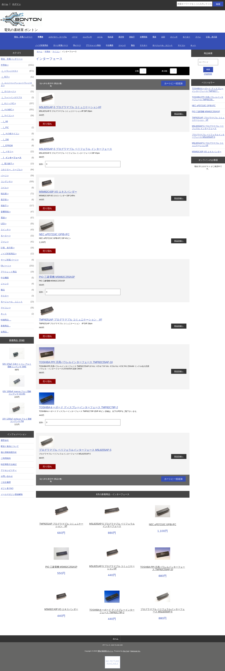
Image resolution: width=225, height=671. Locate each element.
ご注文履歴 (6, 482)
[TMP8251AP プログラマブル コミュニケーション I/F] (46, 316)
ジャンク (122, 45)
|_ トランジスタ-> (17, 71)
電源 (154, 37)
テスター (143, 45)
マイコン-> (17, 308)
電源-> (17, 218)
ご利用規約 (6, 458)
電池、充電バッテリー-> (11, 59)
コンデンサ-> (17, 181)
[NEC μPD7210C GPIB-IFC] (46, 231)
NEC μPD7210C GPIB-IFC (54, 234)
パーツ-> (17, 175)
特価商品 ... (6, 320)
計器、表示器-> (17, 248)
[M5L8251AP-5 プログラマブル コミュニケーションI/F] (46, 104)
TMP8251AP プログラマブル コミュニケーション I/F (70, 319)
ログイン (16, 4)
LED (163, 37)
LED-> (17, 223)
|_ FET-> (17, 77)
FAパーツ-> (17, 266)
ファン (198, 37)
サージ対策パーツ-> (17, 260)
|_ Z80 (17, 139)
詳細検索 (208, 74)
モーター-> (17, 236)
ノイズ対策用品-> (17, 254)
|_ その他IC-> (17, 109)
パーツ (74, 37)
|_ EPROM (17, 145)
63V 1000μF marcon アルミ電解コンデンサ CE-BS (17, 392)
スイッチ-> (17, 229)
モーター (186, 37)
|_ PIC (17, 127)
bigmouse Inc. (136, 651)
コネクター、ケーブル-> (17, 169)
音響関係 (143, 37)
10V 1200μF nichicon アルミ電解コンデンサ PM (17, 420)
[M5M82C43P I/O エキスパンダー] (46, 188)
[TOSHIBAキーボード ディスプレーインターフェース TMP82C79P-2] (46, 404)
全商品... (5, 332)
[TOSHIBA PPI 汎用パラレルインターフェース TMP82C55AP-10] (46, 359)
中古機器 (109, 45)
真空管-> (17, 199)
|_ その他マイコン (17, 133)
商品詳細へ (178, 114)
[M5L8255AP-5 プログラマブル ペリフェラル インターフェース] (46, 146)
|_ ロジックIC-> (17, 103)
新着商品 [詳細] (16, 340)
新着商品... (6, 326)
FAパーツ (77, 45)
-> (17, 65)
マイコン (181, 45)
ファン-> (17, 242)
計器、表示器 (211, 37)
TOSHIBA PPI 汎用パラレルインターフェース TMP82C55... (207, 98)
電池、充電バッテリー (23, 37)
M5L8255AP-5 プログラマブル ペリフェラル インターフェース (75, 149)
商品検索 (208, 53)
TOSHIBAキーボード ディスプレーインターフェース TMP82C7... (207, 89)
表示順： (165, 71)
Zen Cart (126, 651)
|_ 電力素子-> (17, 163)
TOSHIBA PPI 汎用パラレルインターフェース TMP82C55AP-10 (76, 362)
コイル (100, 37)
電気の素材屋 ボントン (105, 651)
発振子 (132, 37)
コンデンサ (87, 37)
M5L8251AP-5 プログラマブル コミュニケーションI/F (70, 107)
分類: (137, 71)
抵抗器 (110, 37)
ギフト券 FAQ (7, 488)
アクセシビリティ (9, 470)
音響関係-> (17, 212)
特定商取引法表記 (9, 464)
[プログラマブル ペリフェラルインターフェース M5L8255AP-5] (46, 447)
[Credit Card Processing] (112, 668)
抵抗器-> (17, 193)
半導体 (47, 52)
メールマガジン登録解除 (12, 494)
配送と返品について (10, 446)
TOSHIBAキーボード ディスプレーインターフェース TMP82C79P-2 (78, 407)
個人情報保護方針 (9, 452)
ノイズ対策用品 (41, 45)
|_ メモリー (17, 151)
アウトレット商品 (93, 45)
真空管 (121, 37)
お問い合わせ (7, 476)
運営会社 (5, 440)
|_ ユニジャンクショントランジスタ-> (17, 84)
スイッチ (174, 37)
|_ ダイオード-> (17, 91)
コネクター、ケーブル (57, 37)
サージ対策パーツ (60, 45)
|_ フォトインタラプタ (17, 97)
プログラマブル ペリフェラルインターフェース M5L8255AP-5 (75, 449)
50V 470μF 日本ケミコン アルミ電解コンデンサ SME (16, 365)
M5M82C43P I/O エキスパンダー (58, 191)
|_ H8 (4, 121)
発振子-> (17, 205)
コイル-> (17, 188)
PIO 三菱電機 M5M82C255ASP (57, 276)
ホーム (5, 4)
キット (193, 45)
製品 (133, 45)
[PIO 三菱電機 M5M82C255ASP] (46, 274)
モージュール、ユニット (162, 45)
